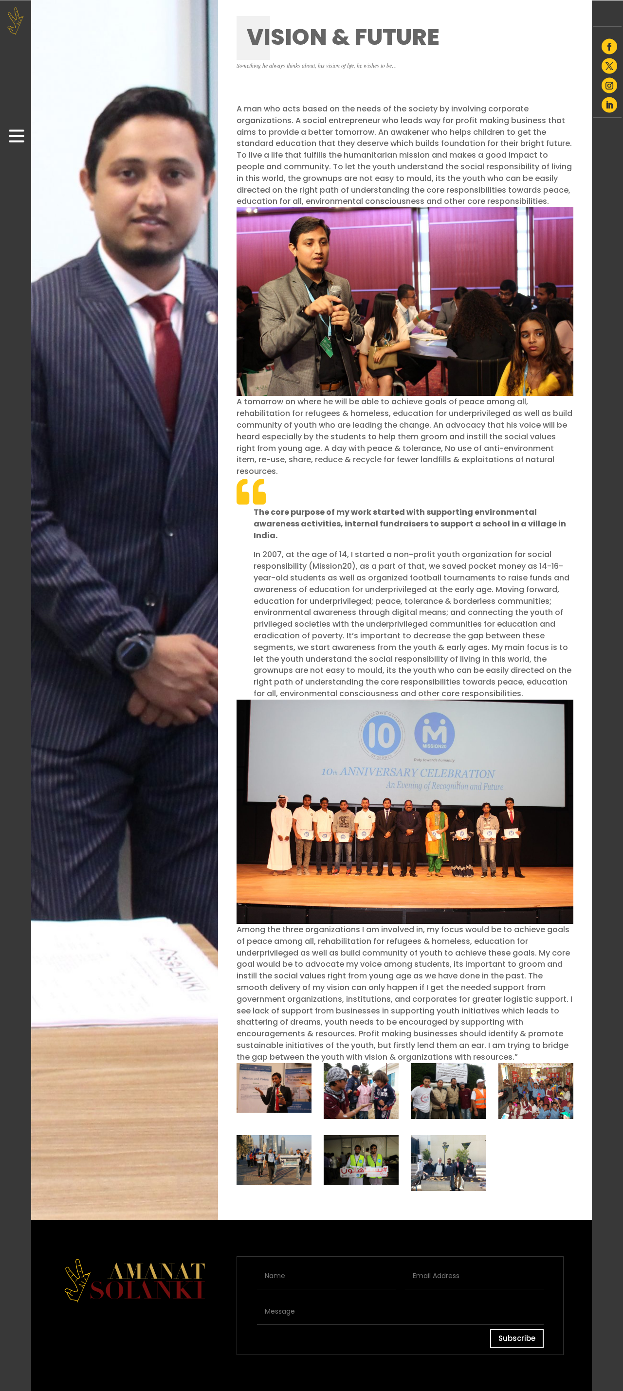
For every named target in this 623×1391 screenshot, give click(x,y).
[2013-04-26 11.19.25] (361, 1116)
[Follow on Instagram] (609, 85)
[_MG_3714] (274, 1110)
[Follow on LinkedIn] (609, 104)
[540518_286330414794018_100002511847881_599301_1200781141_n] (535, 1116)
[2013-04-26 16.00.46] (448, 1116)
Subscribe (516, 1338)
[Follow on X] (609, 65)
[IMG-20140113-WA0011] (448, 1188)
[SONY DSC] (274, 1183)
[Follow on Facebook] (609, 46)
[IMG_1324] (361, 1183)
